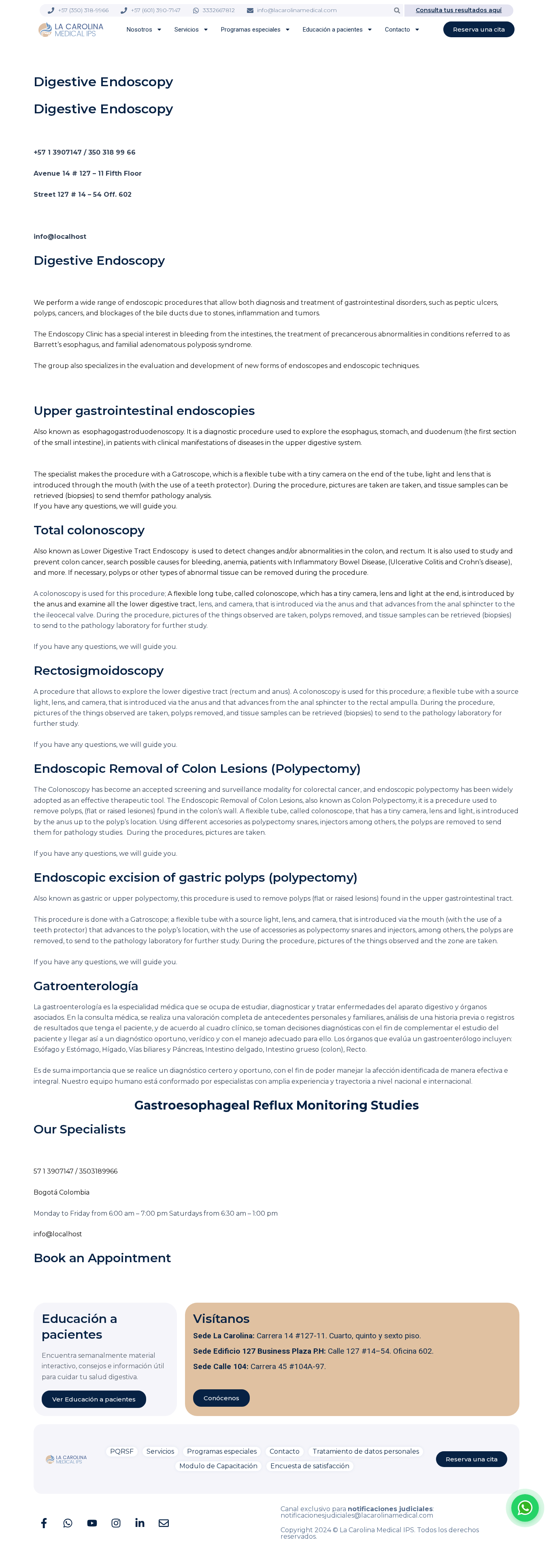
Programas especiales (251, 29)
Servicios (186, 29)
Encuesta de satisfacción (309, 1466)
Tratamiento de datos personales (366, 1451)
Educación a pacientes (333, 29)
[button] (397, 10)
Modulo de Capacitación (218, 1466)
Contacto (397, 29)
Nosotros (139, 29)
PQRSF (122, 1451)
